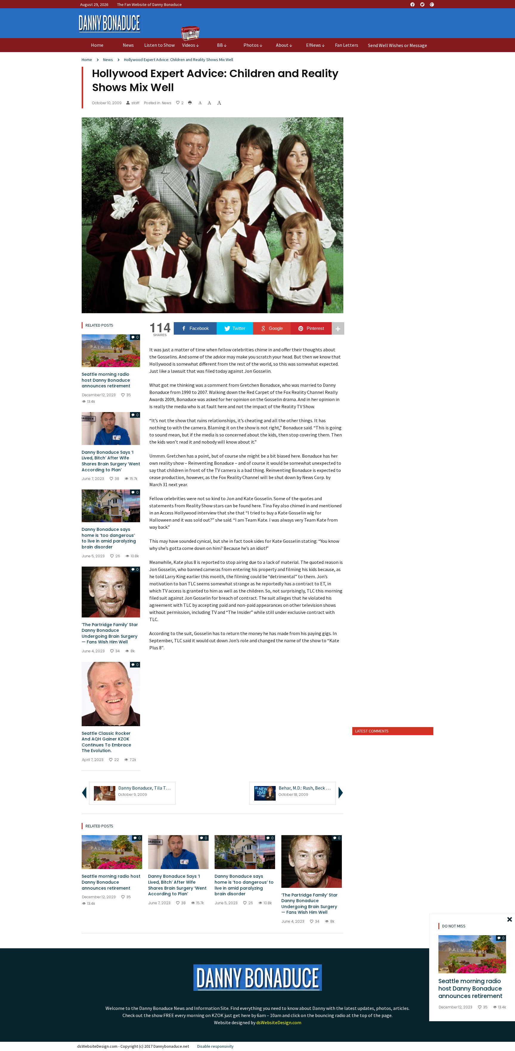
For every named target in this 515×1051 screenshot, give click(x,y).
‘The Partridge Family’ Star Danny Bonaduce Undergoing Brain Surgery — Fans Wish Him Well (110, 633)
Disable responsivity (215, 1046)
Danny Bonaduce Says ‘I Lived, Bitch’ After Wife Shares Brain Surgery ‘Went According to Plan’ (111, 461)
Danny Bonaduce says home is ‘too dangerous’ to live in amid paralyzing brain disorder (109, 538)
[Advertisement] (393, 628)
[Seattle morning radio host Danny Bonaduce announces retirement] (111, 350)
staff (135, 103)
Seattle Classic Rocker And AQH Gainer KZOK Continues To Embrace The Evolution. (106, 742)
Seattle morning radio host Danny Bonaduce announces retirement (106, 380)
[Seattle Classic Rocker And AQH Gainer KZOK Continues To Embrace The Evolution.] (111, 693)
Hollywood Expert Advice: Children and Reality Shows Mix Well (178, 59)
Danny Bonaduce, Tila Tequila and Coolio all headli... (170, 788)
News (108, 59)
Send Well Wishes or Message (397, 45)
